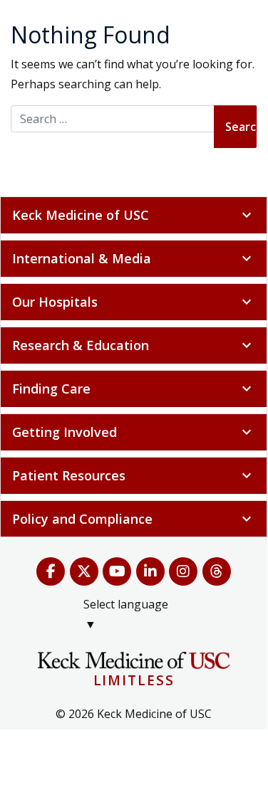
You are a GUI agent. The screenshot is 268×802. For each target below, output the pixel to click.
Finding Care (133, 388)
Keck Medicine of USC (133, 215)
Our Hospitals (133, 301)
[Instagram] (183, 571)
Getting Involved (133, 432)
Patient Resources (133, 475)
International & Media (133, 258)
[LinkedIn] (151, 571)
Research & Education (133, 345)
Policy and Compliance (133, 518)
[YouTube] (117, 571)
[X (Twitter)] (84, 571)
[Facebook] (51, 571)
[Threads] (217, 571)
